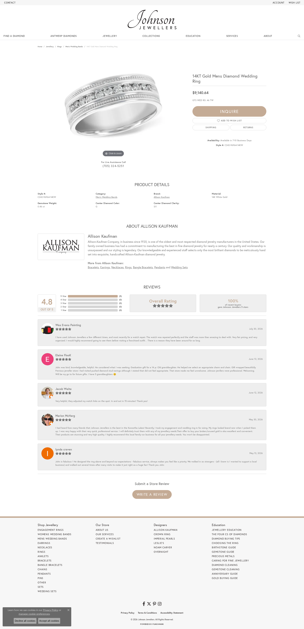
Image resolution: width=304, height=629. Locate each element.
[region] (113, 105)
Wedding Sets (179, 267)
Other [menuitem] (42, 582)
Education (193, 36)
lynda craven (63, 449)
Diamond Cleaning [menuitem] (225, 565)
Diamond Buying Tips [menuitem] (226, 538)
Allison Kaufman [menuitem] (166, 529)
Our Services (105, 534)
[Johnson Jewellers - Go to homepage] (152, 19)
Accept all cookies (49, 620)
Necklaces (117, 267)
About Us (102, 529)
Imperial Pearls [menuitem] (164, 538)
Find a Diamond (14, 36)
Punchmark (158, 624)
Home (40, 46)
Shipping (210, 127)
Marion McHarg (65, 415)
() (120, 296)
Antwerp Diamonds (63, 36)
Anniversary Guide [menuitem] (225, 573)
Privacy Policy (127, 612)
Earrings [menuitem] (44, 543)
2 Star (63, 306)
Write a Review (152, 494)
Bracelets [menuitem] (45, 560)
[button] (278, 2)
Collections (151, 36)
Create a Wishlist (108, 538)
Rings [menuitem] (41, 551)
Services (232, 36)
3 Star (63, 303)
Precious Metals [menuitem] (223, 556)
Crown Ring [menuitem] (162, 534)
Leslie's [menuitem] (159, 543)
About (268, 36)
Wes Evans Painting (68, 325)
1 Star (63, 310)
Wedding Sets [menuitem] (47, 591)
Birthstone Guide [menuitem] (224, 547)
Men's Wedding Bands (74, 46)
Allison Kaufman (162, 197)
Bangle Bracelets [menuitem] (50, 565)
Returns (248, 127)
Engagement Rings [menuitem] (51, 529)
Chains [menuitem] (42, 569)
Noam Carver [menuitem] (163, 547)
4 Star (63, 299)
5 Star (63, 296)
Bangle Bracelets (143, 267)
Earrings (105, 267)
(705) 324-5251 (113, 166)
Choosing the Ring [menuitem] (225, 543)
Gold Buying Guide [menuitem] (225, 578)
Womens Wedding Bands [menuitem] (54, 534)
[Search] (299, 36)
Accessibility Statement (171, 612)
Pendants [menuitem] (44, 573)
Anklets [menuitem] (43, 556)
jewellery (50, 46)
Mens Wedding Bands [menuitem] (52, 538)
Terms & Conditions (147, 612)
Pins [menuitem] (40, 578)
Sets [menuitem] (41, 586)
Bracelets (93, 267)
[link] (10, 2)
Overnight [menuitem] (161, 551)
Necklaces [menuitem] (45, 547)
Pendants (159, 267)
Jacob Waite (63, 389)
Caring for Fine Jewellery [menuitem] (230, 560)
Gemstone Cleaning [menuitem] (226, 569)
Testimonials (105, 543)
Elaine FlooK (63, 355)
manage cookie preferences (34, 614)
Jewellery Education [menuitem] (227, 529)
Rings (59, 46)
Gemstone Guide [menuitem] (223, 551)
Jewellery (110, 36)
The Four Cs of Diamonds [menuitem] (229, 534)
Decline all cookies (25, 620)
